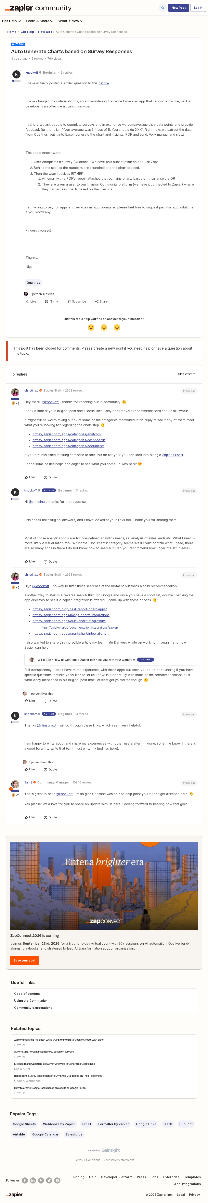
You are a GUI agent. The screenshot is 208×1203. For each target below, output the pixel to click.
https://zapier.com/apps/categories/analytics (66, 434)
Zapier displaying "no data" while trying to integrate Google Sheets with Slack (59, 1039)
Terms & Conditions (87, 1160)
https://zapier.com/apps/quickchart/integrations (69, 621)
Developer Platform (116, 1177)
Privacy (194, 1194)
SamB (28, 782)
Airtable (19, 1134)
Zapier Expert (172, 455)
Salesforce (74, 1134)
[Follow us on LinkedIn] (33, 1180)
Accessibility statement (119, 1160)
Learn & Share (37, 21)
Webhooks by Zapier (59, 1124)
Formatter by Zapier (113, 1124)
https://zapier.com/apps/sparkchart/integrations (69, 633)
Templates (192, 1177)
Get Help (9, 21)
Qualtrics (33, 282)
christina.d (31, 390)
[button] (178, 8)
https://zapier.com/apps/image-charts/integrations (70, 615)
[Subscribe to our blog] (41, 1180)
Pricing (78, 1177)
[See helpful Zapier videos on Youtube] (57, 1180)
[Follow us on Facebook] (25, 1180)
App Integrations (187, 1184)
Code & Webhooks (27, 1081)
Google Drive (146, 1124)
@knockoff (50, 402)
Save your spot (24, 960)
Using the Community (30, 1000)
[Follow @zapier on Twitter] (49, 1180)
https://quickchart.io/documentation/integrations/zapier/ (79, 627)
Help (92, 1177)
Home (11, 32)
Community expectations (33, 1008)
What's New (68, 21)
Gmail (86, 1124)
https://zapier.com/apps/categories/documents (68, 446)
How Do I (45, 32)
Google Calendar (45, 1134)
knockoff (32, 72)
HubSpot (186, 1124)
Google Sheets (24, 1124)
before (104, 83)
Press (141, 1177)
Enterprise (171, 1177)
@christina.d (38, 502)
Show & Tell (22, 1069)
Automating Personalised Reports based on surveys (44, 1051)
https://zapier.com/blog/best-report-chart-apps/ (69, 609)
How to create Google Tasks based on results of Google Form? (50, 1088)
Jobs (154, 1177)
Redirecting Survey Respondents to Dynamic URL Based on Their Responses (58, 1075)
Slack (168, 1124)
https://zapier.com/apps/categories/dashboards (68, 440)
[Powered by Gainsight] (104, 1151)
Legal (181, 1194)
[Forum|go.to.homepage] (39, 8)
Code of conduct (27, 994)
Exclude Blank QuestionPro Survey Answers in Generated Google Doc (54, 1064)
